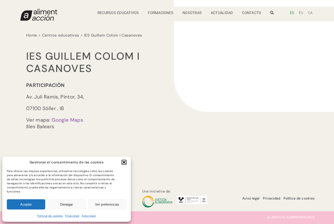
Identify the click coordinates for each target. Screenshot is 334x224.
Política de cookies (50, 216)
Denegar (66, 204)
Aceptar (26, 204)
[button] (124, 162)
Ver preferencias (107, 204)
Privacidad (72, 216)
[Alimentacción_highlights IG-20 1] (38, 10)
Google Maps (67, 120)
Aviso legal (89, 216)
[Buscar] (272, 14)
